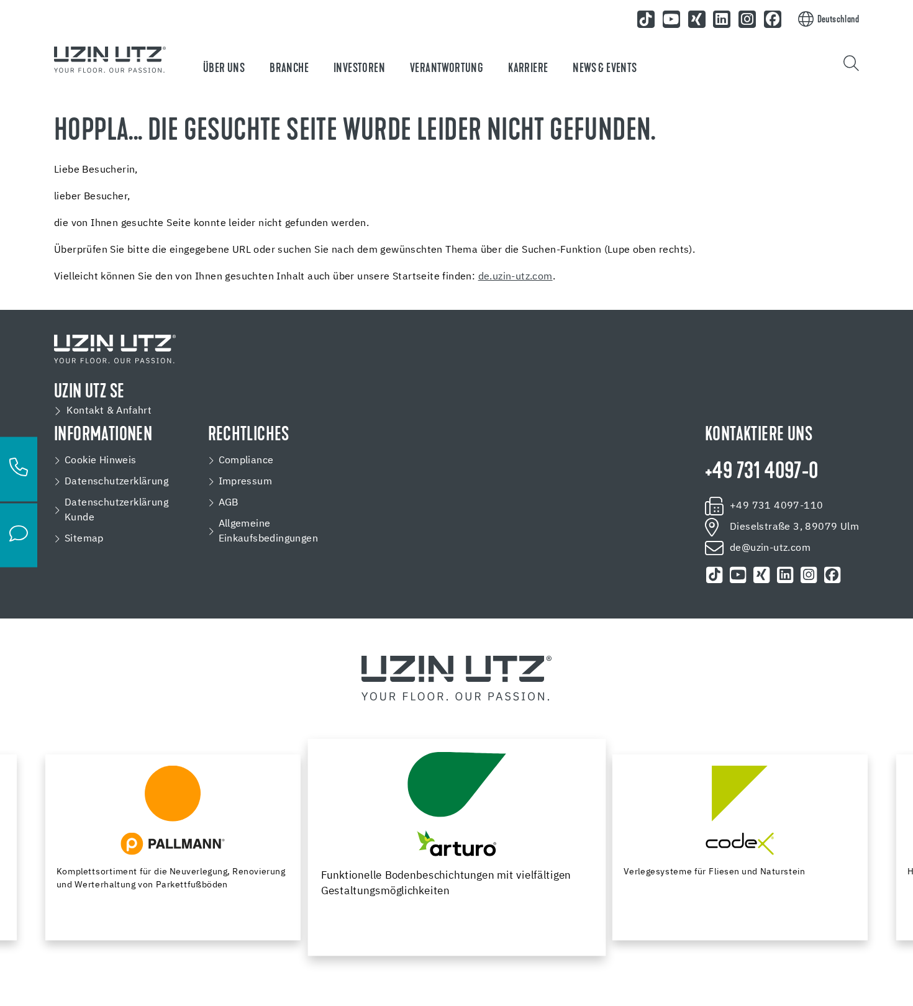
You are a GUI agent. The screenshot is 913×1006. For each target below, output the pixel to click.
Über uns (224, 69)
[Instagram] (747, 19)
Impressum (246, 482)
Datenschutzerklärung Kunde (116, 510)
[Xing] (697, 19)
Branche (289, 69)
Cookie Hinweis (101, 461)
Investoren (359, 69)
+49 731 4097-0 (762, 472)
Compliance (246, 461)
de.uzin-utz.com (515, 277)
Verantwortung (446, 69)
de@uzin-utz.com (770, 548)
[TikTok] (646, 19)
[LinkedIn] (722, 19)
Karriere (528, 69)
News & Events (605, 69)
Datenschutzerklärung (116, 482)
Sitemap (84, 539)
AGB (228, 503)
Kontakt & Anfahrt (109, 411)
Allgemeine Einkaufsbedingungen (269, 531)
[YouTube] (671, 19)
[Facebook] (773, 19)
